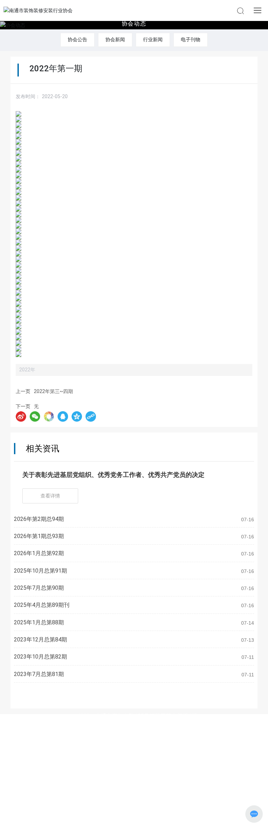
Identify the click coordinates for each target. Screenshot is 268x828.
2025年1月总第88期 (39, 622)
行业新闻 (153, 39)
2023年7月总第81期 (39, 674)
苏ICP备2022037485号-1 (134, 807)
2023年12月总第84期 (40, 639)
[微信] (35, 416)
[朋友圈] (49, 416)
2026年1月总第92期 (39, 553)
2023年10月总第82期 (40, 656)
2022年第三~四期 (53, 391)
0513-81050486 (146, 727)
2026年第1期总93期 (39, 536)
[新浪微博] (21, 416)
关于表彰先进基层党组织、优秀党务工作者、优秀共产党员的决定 (113, 474)
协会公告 (77, 39)
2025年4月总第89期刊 (41, 605)
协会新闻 (115, 39)
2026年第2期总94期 (39, 519)
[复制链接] (90, 416)
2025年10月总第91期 (40, 570)
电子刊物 (190, 39)
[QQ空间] (77, 416)
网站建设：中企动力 (120, 816)
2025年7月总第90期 (39, 587)
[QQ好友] (63, 416)
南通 (152, 816)
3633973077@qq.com (148, 738)
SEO (168, 816)
